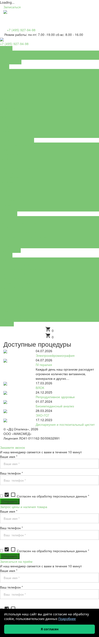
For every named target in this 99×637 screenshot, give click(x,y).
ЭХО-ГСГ (43, 415)
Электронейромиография (55, 355)
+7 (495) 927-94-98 (21, 30)
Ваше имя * (8, 456)
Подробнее (67, 619)
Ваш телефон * (11, 473)
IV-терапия (44, 364)
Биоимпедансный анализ (55, 406)
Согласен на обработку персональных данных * (46, 496)
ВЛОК (40, 387)
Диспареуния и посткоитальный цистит (65, 424)
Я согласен (49, 629)
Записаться (12, 7)
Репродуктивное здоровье (55, 396)
